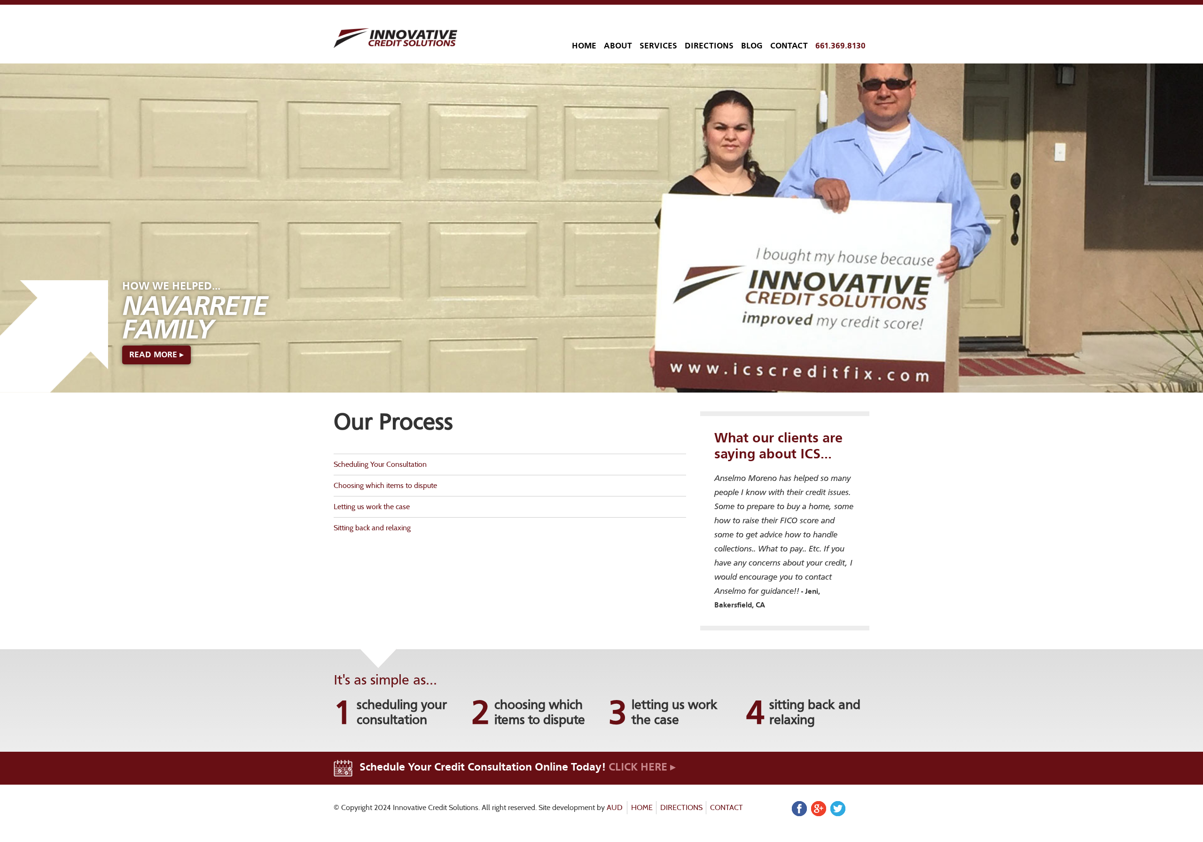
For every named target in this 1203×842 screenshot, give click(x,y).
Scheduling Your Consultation (380, 464)
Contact (789, 46)
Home (584, 46)
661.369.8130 (840, 46)
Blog (752, 46)
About (618, 46)
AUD (615, 807)
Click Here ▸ (642, 766)
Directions (709, 46)
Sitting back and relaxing (372, 527)
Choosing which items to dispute (385, 485)
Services (658, 46)
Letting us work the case (372, 506)
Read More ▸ (156, 355)
